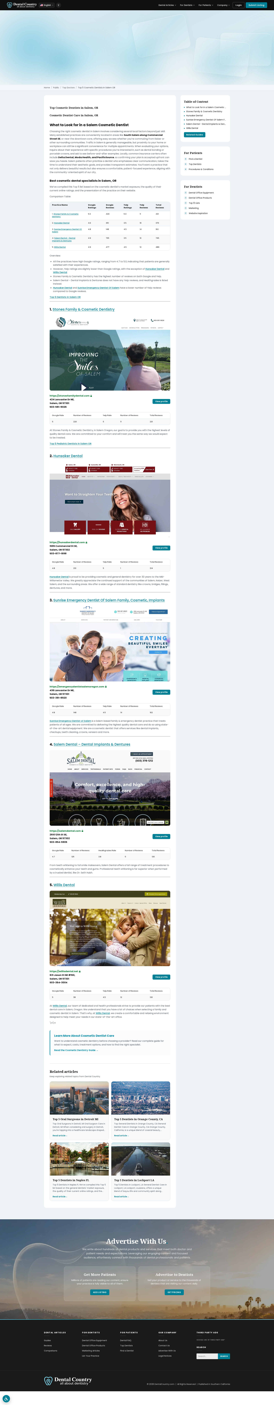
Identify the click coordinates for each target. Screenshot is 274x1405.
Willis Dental (60, 247)
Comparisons (50, 1350)
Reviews (48, 1345)
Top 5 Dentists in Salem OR (65, 297)
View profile (161, 401)
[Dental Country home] (22, 5)
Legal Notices (165, 1355)
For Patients (205, 5)
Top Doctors (68, 87)
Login (239, 5)
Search (224, 1356)
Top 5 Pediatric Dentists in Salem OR (70, 443)
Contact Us (164, 1345)
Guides (47, 1340)
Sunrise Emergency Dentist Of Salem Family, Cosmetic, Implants (109, 600)
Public (56, 87)
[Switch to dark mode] (58, 5)
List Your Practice (90, 1355)
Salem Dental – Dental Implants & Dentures (63, 239)
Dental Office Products (93, 1345)
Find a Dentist (127, 1350)
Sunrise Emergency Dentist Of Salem (67, 230)
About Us (162, 1340)
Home (47, 87)
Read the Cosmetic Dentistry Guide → (76, 1050)
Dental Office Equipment (94, 1340)
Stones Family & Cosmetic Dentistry (65, 215)
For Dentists (186, 5)
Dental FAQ (125, 1340)
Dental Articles (166, 5)
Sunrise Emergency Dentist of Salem (70, 721)
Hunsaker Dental (61, 223)
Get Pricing (174, 1292)
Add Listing (99, 1292)
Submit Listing (256, 5)
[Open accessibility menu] (6, 1399)
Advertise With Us (167, 1350)
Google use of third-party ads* (211, 1340)
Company (222, 5)
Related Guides (194, 134)
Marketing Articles (91, 1350)
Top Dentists (126, 1345)
